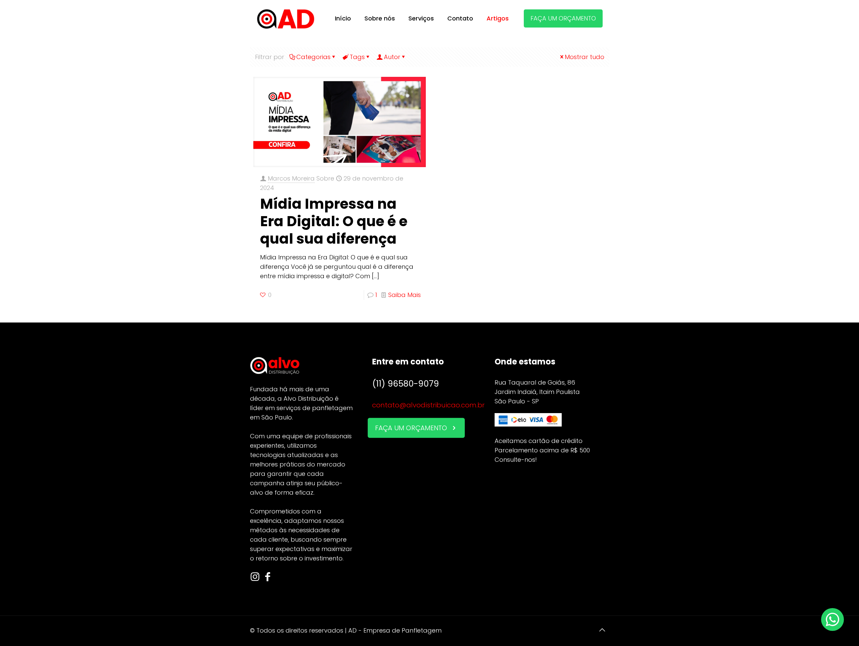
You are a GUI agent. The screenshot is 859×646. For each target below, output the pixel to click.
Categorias (313, 57)
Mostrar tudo (584, 57)
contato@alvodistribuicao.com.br (428, 405)
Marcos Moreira (291, 178)
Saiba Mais (404, 295)
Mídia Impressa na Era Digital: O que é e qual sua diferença (333, 221)
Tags (357, 57)
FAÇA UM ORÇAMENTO (563, 18)
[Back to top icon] (602, 630)
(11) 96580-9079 (405, 384)
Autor (392, 57)
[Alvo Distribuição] (286, 18)
